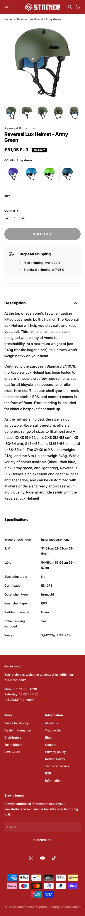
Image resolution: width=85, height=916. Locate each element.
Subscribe (42, 840)
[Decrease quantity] (7, 218)
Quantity (11, 210)
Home (8, 19)
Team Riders (13, 744)
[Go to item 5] (74, 113)
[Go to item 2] (27, 113)
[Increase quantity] (22, 218)
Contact (50, 744)
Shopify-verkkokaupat (65, 907)
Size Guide (12, 752)
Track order (53, 730)
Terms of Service (57, 766)
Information (53, 780)
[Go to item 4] (58, 113)
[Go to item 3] (43, 113)
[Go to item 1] (11, 113)
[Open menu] (6, 7)
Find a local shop (16, 723)
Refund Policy (55, 759)
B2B (48, 773)
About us (51, 723)
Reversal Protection (20, 128)
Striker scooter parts (32, 907)
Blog (48, 737)
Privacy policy (55, 752)
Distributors (13, 737)
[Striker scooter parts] (42, 7)
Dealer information (17, 730)
